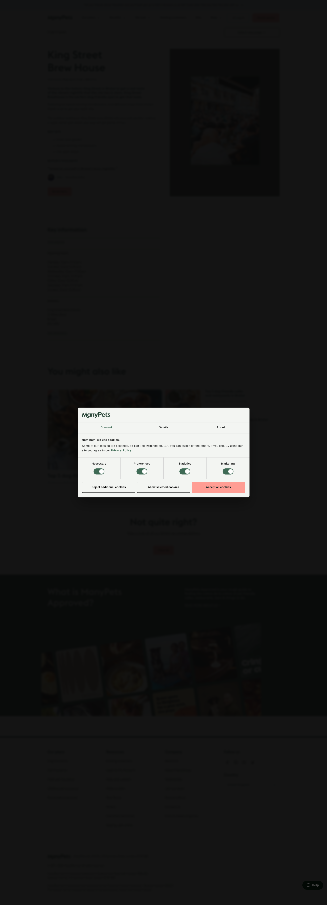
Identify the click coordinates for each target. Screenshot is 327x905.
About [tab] (221, 427)
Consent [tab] (106, 427)
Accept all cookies (218, 487)
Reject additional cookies (108, 487)
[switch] (141, 471)
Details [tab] (163, 427)
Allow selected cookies (163, 487)
